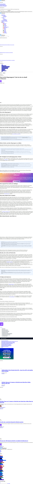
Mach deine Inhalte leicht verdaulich (6, 344)
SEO (3, 18)
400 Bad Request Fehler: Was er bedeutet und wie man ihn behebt (6, 52)
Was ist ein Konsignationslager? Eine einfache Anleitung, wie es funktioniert (7, 60)
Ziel (2, 71)
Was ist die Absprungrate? (5, 340)
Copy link (8, 483)
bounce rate (3, 328)
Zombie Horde (3, 69)
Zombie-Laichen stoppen (5, 68)
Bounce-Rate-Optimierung (5, 331)
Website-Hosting (11, 284)
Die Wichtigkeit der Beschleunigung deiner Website (8, 342)
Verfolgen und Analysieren (5, 346)
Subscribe (9, 10)
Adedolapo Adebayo (2, 407)
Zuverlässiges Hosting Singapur (6, 66)
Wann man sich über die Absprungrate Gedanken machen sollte (10, 341)
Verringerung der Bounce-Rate (6, 334)
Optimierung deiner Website (25, 137)
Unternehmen (5, 16)
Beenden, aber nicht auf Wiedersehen (6, 345)
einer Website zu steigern (16, 133)
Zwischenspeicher (4, 65)
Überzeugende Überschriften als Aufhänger (7, 343)
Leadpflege (6, 159)
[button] (0, 34)
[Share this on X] (0, 103)
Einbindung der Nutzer (5, 332)
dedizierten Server (10, 261)
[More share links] (2, 103)
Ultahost (1, 82)
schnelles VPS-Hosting (6, 211)
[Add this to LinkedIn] (1, 103)
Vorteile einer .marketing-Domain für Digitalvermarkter (11, 422)
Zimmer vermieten (4, 70)
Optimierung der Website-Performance (7, 333)
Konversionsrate (6, 193)
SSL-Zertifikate (11, 296)
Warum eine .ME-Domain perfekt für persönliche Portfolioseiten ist (14, 440)
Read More (3, 373)
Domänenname (5, 19)
